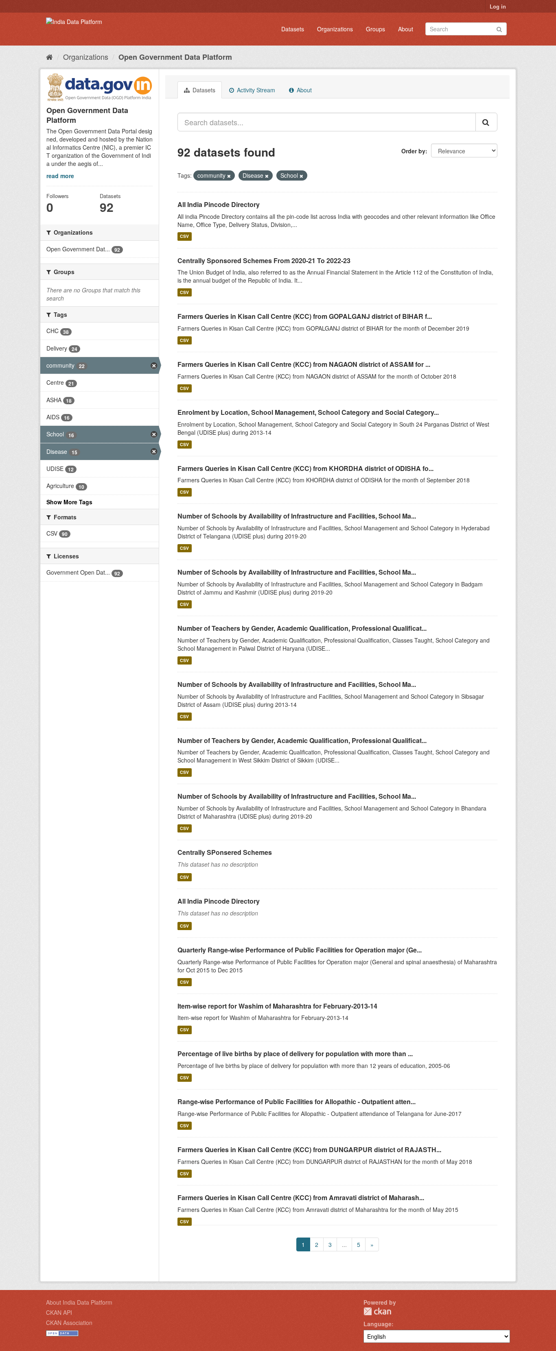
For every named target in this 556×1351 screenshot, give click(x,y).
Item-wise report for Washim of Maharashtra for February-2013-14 (277, 1006)
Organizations (335, 29)
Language (377, 1324)
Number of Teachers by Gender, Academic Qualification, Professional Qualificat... (302, 628)
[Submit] (499, 28)
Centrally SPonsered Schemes (224, 852)
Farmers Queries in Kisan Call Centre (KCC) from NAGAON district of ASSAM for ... (303, 364)
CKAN (377, 1311)
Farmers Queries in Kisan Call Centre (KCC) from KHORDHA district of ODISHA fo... (305, 468)
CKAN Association (69, 1322)
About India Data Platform (79, 1302)
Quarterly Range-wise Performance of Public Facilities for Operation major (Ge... (299, 949)
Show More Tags (69, 502)
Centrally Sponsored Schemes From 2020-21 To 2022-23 (263, 260)
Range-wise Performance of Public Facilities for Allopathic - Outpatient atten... (296, 1101)
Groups (375, 29)
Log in (498, 6)
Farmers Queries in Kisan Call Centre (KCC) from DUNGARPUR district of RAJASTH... (309, 1149)
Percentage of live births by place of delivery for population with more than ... (295, 1053)
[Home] (49, 56)
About (405, 29)
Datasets (292, 29)
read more (60, 176)
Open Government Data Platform (175, 57)
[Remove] (229, 175)
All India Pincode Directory (218, 204)
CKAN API (59, 1312)
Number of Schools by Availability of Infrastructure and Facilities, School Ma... (296, 516)
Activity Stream (255, 90)
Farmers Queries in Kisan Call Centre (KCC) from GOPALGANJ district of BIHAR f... (304, 316)
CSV (184, 236)
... (344, 1244)
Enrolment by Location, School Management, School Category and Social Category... (308, 412)
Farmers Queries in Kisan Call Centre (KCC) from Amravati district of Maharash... (300, 1197)
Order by (413, 151)
